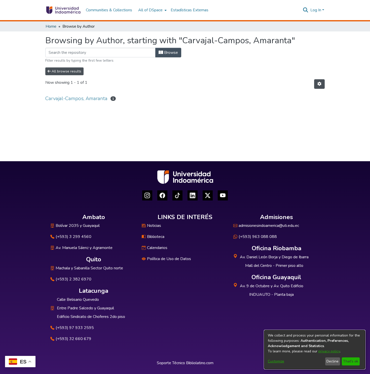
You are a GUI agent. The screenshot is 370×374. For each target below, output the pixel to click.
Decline (332, 361)
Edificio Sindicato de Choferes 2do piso (91, 316)
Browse (170, 52)
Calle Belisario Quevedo (78, 299)
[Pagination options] (319, 84)
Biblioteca (155, 236)
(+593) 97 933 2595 (75, 327)
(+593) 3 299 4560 (73, 236)
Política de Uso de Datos (169, 259)
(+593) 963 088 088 (258, 236)
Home (51, 26)
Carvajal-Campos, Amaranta (76, 98)
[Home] (63, 10)
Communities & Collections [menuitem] (109, 10)
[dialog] (314, 349)
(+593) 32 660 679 (73, 339)
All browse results (66, 71)
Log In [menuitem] (315, 10)
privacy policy (329, 351)
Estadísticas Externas (189, 10)
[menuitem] (152, 10)
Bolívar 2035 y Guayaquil (78, 225)
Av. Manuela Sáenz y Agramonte (84, 248)
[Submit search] (306, 10)
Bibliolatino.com (199, 363)
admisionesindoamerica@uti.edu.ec (269, 225)
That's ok (350, 361)
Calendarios (157, 248)
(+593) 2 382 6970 (73, 279)
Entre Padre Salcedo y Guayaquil (85, 308)
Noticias (154, 225)
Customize (276, 361)
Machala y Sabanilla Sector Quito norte (89, 268)
